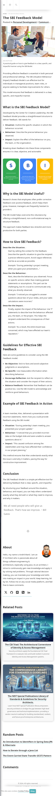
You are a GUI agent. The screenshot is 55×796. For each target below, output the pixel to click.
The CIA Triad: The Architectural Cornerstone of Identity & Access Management (28, 646)
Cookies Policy (23, 791)
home (5, 14)
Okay (32, 791)
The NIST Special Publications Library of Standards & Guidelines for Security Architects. (28, 699)
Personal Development (25, 22)
